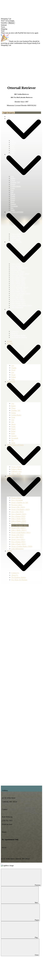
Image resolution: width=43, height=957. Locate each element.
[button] (21, 225)
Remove (11, 23)
